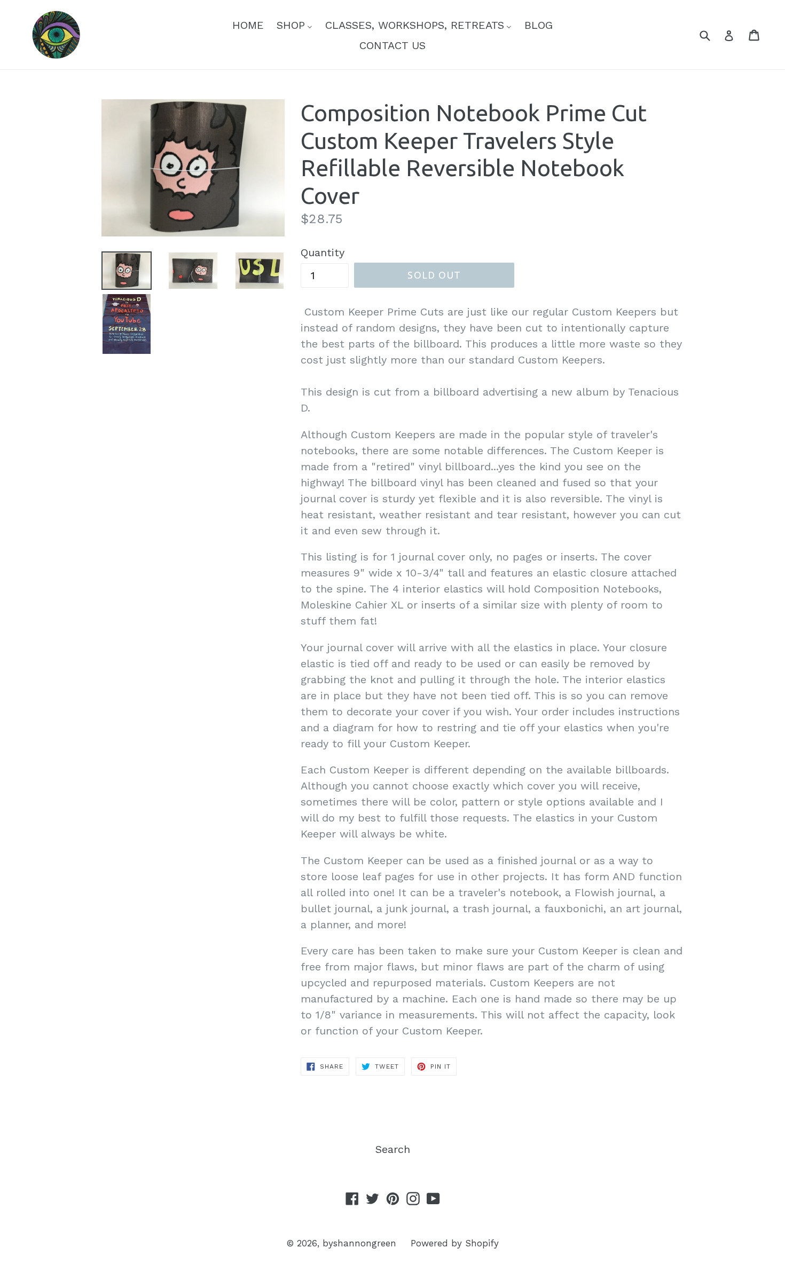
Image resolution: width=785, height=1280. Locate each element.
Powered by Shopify (455, 1243)
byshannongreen (359, 1243)
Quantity (322, 252)
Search (392, 1149)
